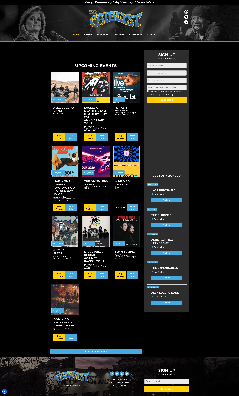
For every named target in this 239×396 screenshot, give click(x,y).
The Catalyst (159, 194)
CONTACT (152, 34)
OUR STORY (103, 34)
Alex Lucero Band (165, 292)
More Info (71, 137)
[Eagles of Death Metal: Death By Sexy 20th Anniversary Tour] (96, 87)
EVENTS (88, 34)
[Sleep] (65, 231)
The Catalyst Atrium (162, 297)
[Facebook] (186, 12)
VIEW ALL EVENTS (96, 351)
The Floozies (161, 215)
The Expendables (164, 267)
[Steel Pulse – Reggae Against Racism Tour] (96, 231)
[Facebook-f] (112, 373)
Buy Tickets (59, 137)
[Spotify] (127, 373)
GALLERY (119, 34)
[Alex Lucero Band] (65, 87)
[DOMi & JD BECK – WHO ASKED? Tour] (65, 299)
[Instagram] (186, 22)
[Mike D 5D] (126, 161)
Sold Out (120, 208)
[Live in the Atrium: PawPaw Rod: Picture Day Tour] (65, 161)
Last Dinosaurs (163, 190)
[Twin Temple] (126, 231)
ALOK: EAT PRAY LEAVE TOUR (162, 241)
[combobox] (150, 87)
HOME (76, 34)
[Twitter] (186, 17)
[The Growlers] (96, 161)
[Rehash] (126, 87)
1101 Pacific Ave (119, 379)
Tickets (166, 200)
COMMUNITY (135, 34)
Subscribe (166, 99)
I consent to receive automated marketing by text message (164, 93)
